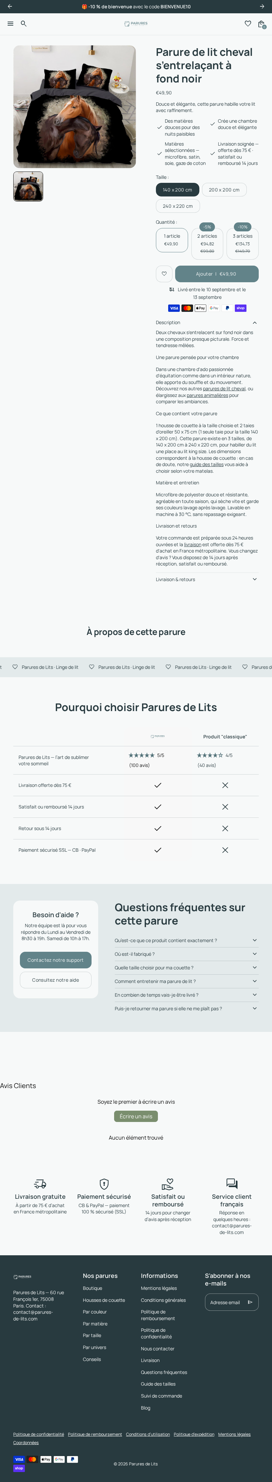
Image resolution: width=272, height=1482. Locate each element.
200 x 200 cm (224, 189)
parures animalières (207, 395)
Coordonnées (26, 1442)
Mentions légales (159, 1288)
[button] (28, 186)
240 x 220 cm (178, 206)
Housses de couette (104, 1300)
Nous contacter (157, 1348)
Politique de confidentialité (156, 1333)
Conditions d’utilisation (148, 1434)
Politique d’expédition (194, 1434)
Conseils (92, 1359)
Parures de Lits (143, 1464)
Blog (145, 1408)
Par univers (94, 1347)
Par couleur (95, 1311)
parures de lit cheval (224, 388)
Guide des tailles (158, 1384)
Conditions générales (163, 1300)
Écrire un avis (136, 1116)
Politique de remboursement (158, 1314)
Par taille (92, 1335)
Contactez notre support (56, 960)
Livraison (150, 1360)
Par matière (95, 1323)
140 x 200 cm (177, 189)
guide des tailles (207, 464)
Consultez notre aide (55, 980)
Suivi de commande (161, 1396)
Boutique (92, 1288)
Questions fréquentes (164, 1372)
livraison (192, 544)
